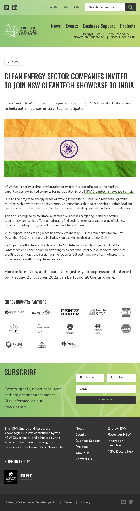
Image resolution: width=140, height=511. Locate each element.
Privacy (85, 502)
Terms (68, 502)
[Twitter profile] (6, 7)
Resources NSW (118, 34)
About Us (51, 7)
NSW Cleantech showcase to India (109, 191)
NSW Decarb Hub (123, 37)
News (56, 25)
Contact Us (71, 7)
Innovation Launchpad (88, 37)
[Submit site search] (130, 7)
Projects (128, 25)
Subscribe (106, 399)
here (110, 277)
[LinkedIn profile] (15, 7)
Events (72, 25)
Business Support (99, 25)
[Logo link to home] (20, 30)
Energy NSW (90, 34)
